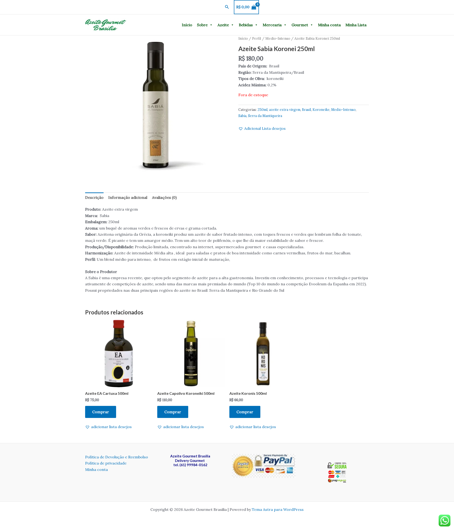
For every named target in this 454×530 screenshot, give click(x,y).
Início (187, 24)
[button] (227, 7)
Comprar (100, 411)
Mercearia (272, 24)
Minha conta (329, 24)
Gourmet (300, 24)
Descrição (94, 197)
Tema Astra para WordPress (278, 509)
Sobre (202, 24)
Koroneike (321, 110)
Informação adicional (127, 197)
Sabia (242, 116)
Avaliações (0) (164, 197)
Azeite (223, 24)
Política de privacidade (106, 463)
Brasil (306, 110)
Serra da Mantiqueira (265, 116)
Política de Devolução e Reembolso (116, 457)
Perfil (256, 38)
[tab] (94, 197)
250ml (262, 110)
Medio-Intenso (277, 38)
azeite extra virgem (284, 110)
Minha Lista (356, 24)
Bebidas (246, 24)
